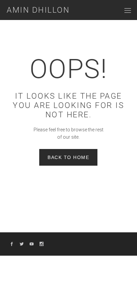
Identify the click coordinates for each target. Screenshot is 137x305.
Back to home (68, 157)
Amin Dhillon (38, 10)
